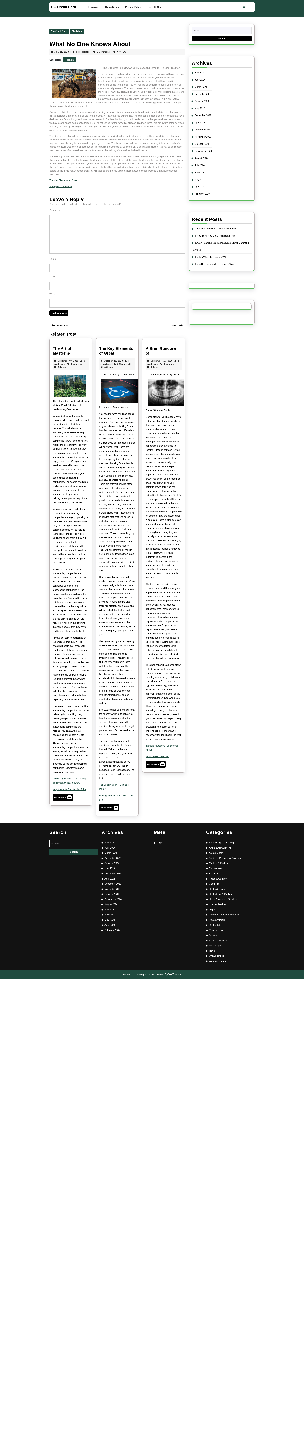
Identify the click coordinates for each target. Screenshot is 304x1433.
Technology (215, 945)
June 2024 (200, 79)
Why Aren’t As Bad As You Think (69, 789)
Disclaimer (94, 7)
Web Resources (217, 961)
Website (53, 294)
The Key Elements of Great (63, 180)
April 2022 (200, 122)
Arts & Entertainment (220, 847)
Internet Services (218, 904)
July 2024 (200, 72)
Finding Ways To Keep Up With (211, 257)
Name (53, 258)
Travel (212, 950)
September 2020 (203, 151)
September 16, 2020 (162, 361)
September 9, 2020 (68, 361)
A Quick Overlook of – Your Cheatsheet (215, 228)
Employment (215, 868)
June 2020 (200, 172)
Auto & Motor (216, 853)
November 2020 (203, 136)
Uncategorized (216, 955)
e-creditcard (83, 52)
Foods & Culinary (218, 878)
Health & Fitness (217, 889)
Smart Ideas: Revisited (157, 756)
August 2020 (201, 158)
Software (213, 935)
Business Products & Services (225, 858)
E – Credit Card (63, 7)
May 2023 (200, 108)
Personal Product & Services (224, 914)
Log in (160, 842)
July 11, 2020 (61, 52)
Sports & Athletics (218, 940)
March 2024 (201, 87)
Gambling (214, 883)
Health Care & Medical (220, 894)
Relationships (216, 930)
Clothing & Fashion (218, 863)
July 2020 (200, 165)
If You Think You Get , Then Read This (215, 235)
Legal (212, 909)
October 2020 (202, 144)
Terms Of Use (154, 7)
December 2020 (203, 129)
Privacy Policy (133, 7)
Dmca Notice (112, 7)
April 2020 (200, 186)
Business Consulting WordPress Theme (143, 974)
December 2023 (203, 94)
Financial (69, 59)
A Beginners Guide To (60, 186)
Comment (55, 210)
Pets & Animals (217, 919)
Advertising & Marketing (221, 842)
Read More (62, 798)
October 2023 (202, 101)
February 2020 (202, 193)
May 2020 (200, 179)
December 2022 (203, 115)
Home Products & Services (223, 899)
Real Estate (215, 925)
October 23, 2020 (113, 361)
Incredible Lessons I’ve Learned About (214, 264)
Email (53, 276)
